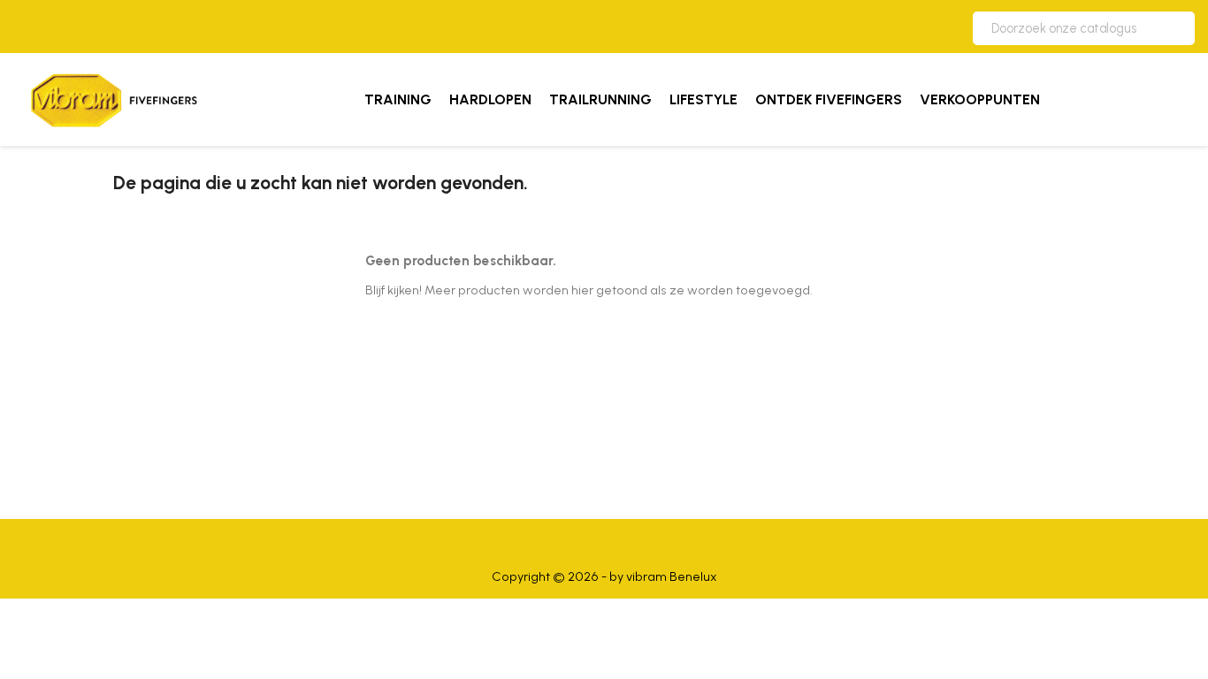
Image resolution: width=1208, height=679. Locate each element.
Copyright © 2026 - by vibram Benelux (604, 576)
